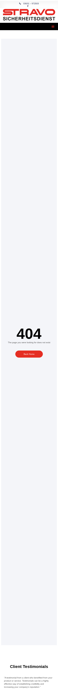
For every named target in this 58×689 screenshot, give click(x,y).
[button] (53, 26)
